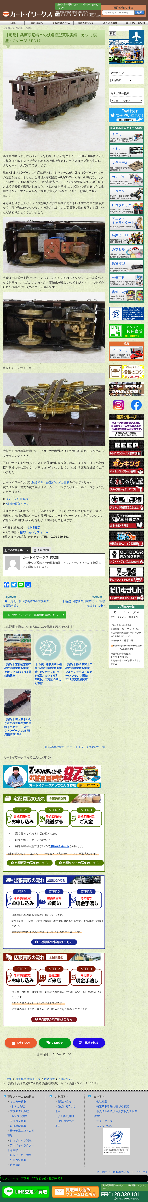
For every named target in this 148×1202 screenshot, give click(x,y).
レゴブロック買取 (21, 1140)
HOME (8, 1078)
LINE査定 (57, 1042)
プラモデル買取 (19, 1111)
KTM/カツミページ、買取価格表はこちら (33, 614)
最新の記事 (43, 550)
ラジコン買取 (18, 1120)
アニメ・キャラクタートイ (125, 220)
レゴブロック (121, 205)
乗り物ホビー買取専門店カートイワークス (122, 1172)
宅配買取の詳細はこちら (31, 863)
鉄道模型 (118, 263)
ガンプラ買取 (19, 1116)
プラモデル (120, 162)
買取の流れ (64, 1101)
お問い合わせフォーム (33, 532)
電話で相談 (91, 1042)
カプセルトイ (121, 249)
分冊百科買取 (18, 1159)
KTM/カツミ (66, 1078)
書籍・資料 (120, 292)
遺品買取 (15, 1164)
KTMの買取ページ (17, 503)
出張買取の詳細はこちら (56, 942)
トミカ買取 (18, 1106)
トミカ (117, 148)
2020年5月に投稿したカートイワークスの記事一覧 (74, 747)
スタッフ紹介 (104, 1125)
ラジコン (118, 191)
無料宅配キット (59, 846)
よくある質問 (66, 1116)
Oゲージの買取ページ (20, 499)
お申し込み (23, 1042)
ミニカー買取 (18, 1101)
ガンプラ (118, 177)
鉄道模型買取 (18, 1125)
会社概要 (101, 1101)
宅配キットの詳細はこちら (81, 863)
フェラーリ (120, 350)
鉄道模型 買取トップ (28, 1078)
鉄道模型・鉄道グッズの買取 (50, 482)
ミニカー (118, 134)
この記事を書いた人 (18, 550)
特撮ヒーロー (121, 235)
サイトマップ (104, 1120)
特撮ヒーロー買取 (21, 1155)
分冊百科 (118, 277)
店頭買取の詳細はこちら (56, 1019)
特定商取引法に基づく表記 (112, 1106)
